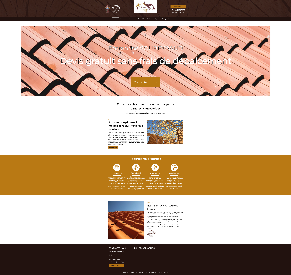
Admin (160, 272)
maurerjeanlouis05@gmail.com (121, 262)
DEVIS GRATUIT (178, 6)
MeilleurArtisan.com (132, 272)
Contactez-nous (145, 82)
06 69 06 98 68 (116, 259)
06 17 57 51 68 (114, 258)
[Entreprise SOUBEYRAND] (122, 5)
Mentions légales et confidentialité (148, 272)
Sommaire (166, 272)
